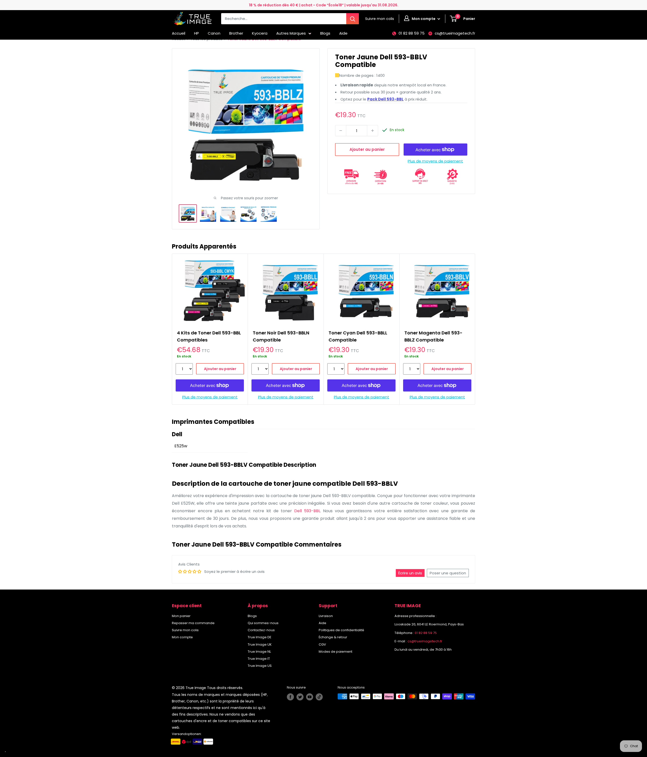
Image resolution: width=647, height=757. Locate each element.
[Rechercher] (352, 18)
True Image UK (260, 644)
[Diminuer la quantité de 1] (340, 130)
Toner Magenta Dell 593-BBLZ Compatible (433, 336)
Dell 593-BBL (307, 511)
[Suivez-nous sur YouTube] (309, 696)
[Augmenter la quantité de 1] (372, 130)
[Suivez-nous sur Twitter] (300, 696)
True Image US (260, 665)
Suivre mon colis (185, 630)
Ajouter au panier (367, 149)
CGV (322, 644)
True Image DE (259, 637)
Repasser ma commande (193, 623)
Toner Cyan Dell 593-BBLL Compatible (358, 336)
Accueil (178, 33)
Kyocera (259, 33)
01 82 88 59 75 (412, 33)
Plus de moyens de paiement (435, 161)
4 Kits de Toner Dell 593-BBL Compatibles (209, 336)
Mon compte (424, 18)
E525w (180, 446)
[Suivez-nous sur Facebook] (290, 696)
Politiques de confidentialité (341, 630)
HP (196, 33)
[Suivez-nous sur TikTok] (319, 696)
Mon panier (181, 616)
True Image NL (259, 651)
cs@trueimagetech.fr (455, 33)
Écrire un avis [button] (410, 573)
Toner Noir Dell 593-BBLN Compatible (281, 336)
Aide (343, 33)
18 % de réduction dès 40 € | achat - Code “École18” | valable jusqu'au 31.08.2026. (323, 5)
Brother (236, 33)
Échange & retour (333, 637)
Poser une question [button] (448, 573)
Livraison (326, 616)
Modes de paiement (335, 651)
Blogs (325, 33)
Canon (214, 33)
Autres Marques (291, 33)
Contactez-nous (261, 630)
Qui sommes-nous (263, 623)
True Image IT (259, 658)
